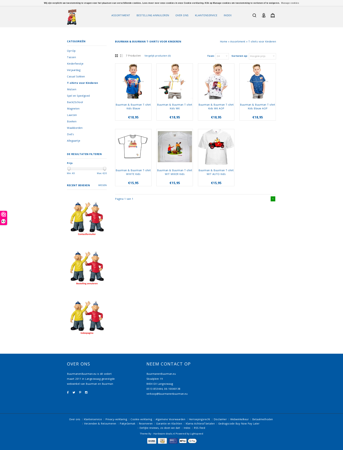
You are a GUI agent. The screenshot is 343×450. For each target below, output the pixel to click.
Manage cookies (290, 3)
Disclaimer (220, 419)
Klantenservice (206, 15)
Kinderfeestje (75, 63)
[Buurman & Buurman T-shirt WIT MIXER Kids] (175, 147)
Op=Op (71, 50)
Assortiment (120, 15)
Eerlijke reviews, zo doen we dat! (160, 427)
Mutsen (71, 89)
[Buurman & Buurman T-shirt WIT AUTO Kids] (216, 147)
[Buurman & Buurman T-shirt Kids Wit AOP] (216, 81)
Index (228, 15)
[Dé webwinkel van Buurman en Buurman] (71, 17)
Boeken (71, 121)
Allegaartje (73, 140)
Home (223, 41)
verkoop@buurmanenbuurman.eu (167, 393)
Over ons (182, 15)
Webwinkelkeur (239, 419)
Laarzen (72, 115)
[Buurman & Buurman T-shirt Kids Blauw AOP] (258, 81)
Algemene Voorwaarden (170, 419)
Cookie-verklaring (141, 419)
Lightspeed (196, 433)
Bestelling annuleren (152, 15)
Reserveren (146, 423)
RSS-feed (199, 427)
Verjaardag (73, 70)
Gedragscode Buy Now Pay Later (239, 423)
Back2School (75, 102)
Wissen (102, 185)
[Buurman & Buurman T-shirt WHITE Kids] (133, 147)
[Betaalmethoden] (171, 442)
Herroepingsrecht (199, 419)
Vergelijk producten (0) (158, 55)
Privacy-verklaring (116, 419)
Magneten (73, 108)
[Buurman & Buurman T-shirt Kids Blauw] (133, 81)
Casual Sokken (76, 76)
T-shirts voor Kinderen (262, 41)
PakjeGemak (127, 423)
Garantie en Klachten (169, 423)
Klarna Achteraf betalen (200, 423)
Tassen (71, 57)
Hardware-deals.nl (164, 433)
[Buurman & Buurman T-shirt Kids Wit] (175, 81)
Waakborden (75, 127)
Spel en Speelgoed (78, 95)
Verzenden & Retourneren (100, 423)
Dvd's (70, 134)
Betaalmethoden (262, 419)
